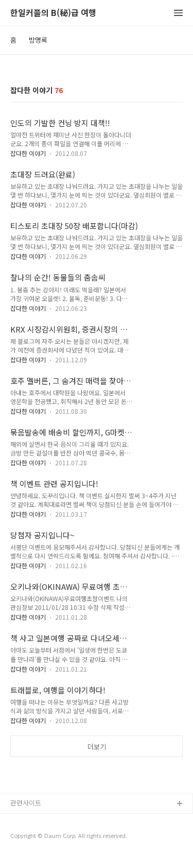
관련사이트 (25, 803)
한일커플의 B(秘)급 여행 (53, 13)
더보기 (96, 746)
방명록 (38, 40)
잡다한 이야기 (28, 153)
